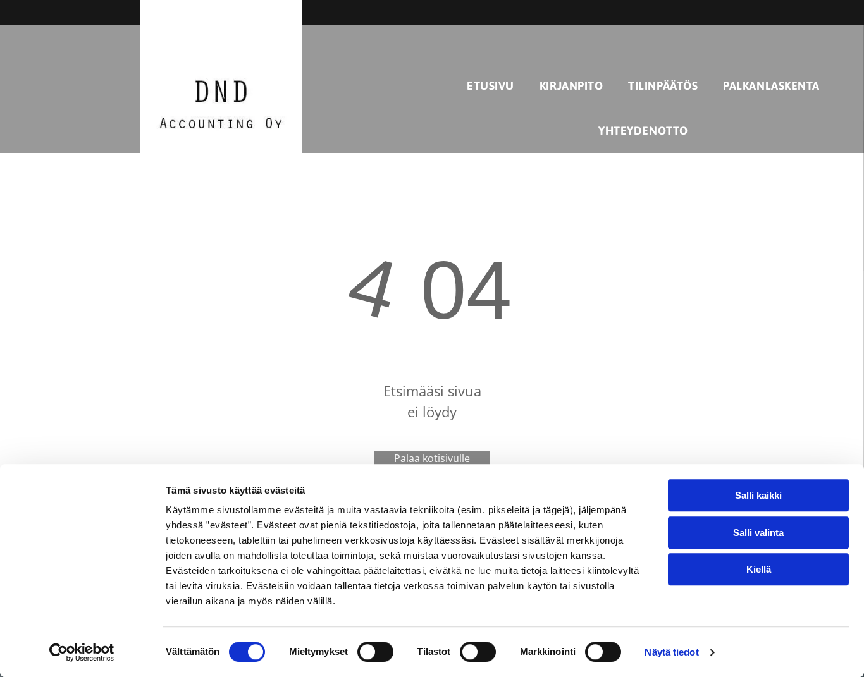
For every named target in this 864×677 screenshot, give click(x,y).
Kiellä (758, 569)
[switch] (375, 652)
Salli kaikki (758, 495)
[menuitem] (490, 85)
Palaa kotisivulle (432, 458)
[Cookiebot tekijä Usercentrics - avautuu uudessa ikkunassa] (82, 652)
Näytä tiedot (671, 652)
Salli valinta (758, 532)
